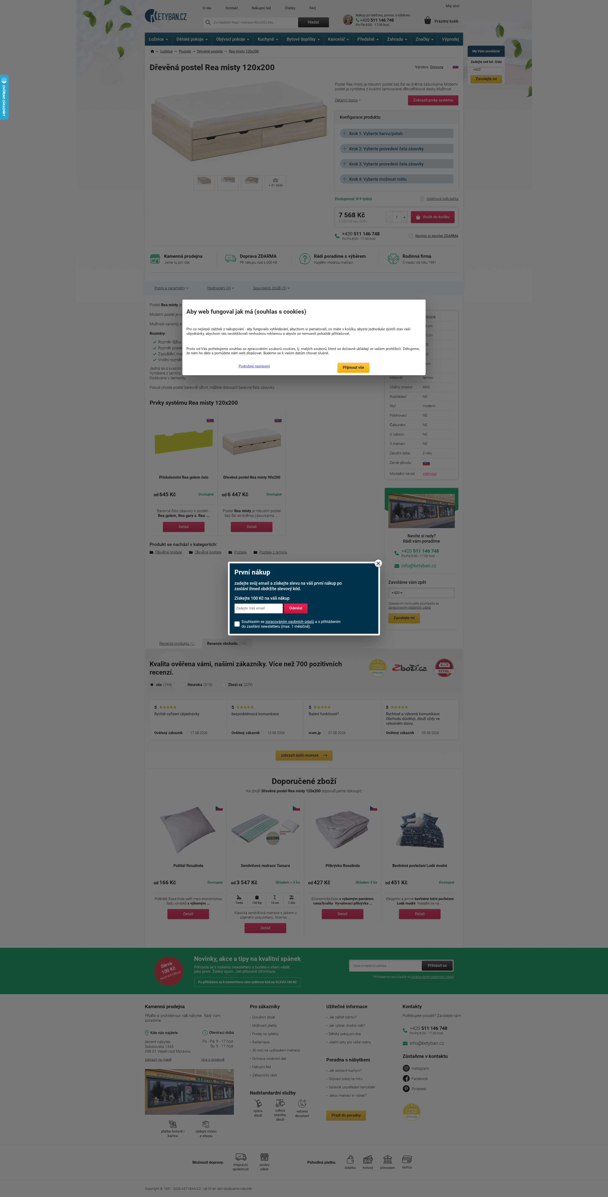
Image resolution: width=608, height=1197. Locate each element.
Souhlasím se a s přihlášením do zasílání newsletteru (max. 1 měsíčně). (291, 624)
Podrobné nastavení (254, 366)
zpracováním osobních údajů (289, 621)
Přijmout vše (353, 367)
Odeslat (295, 608)
